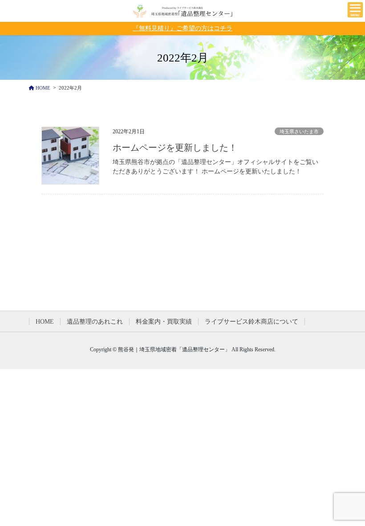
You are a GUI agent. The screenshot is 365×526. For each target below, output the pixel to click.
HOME (45, 321)
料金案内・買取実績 (164, 321)
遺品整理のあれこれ (95, 321)
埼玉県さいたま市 (299, 131)
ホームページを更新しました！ (175, 147)
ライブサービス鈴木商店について (251, 321)
